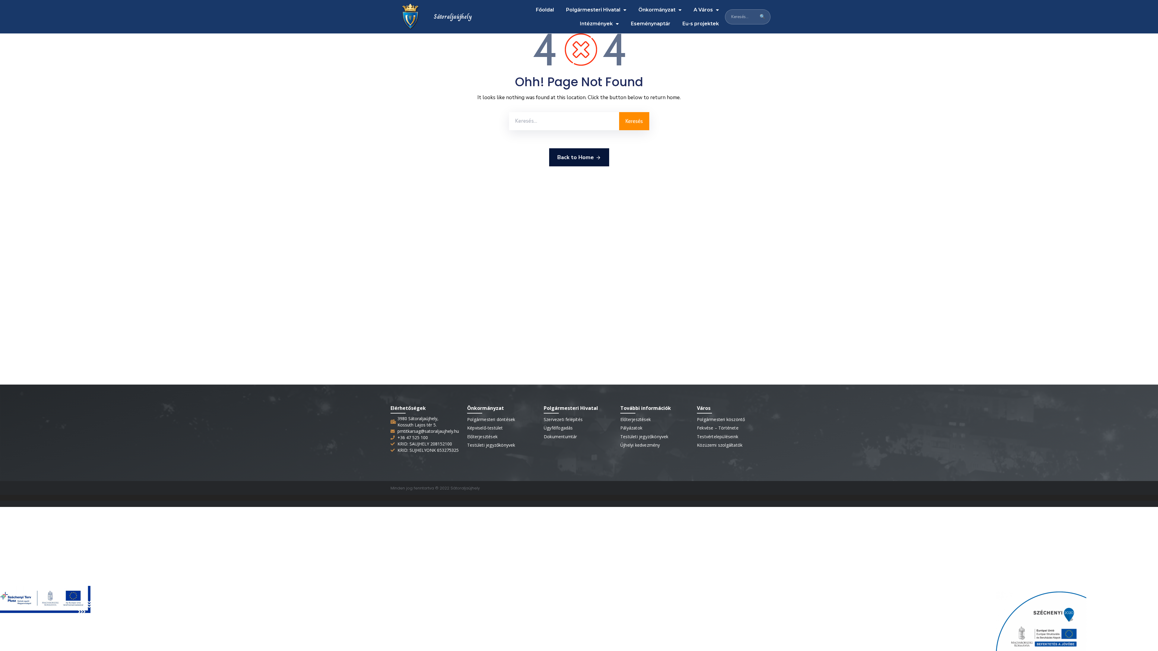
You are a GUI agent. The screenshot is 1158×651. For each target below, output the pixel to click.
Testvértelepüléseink (717, 436)
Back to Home (575, 157)
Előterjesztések (482, 436)
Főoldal (545, 10)
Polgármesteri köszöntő (721, 419)
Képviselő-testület (485, 428)
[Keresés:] (564, 121)
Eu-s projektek (700, 24)
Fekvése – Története (718, 428)
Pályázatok (631, 428)
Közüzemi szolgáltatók (719, 445)
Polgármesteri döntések (491, 419)
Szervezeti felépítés (563, 419)
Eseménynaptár (650, 24)
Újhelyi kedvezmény (640, 445)
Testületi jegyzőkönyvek (491, 445)
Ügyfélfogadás (558, 428)
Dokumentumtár (560, 436)
